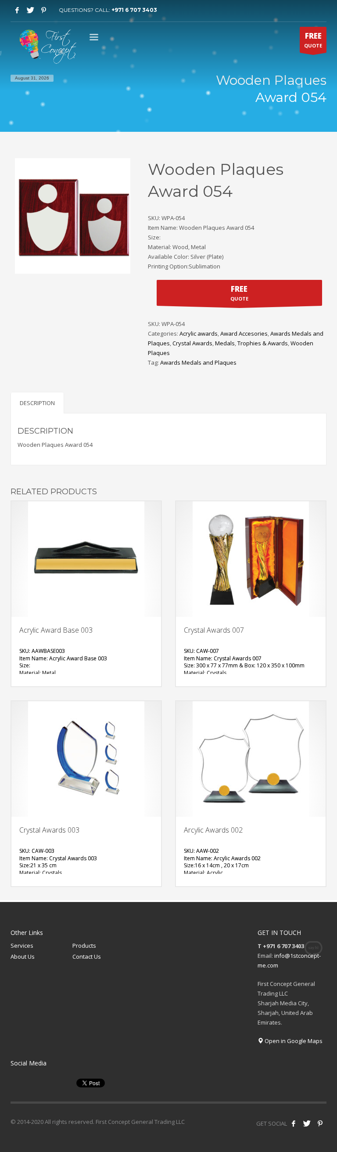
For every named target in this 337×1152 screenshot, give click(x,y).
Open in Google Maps (293, 1041)
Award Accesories (244, 333)
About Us (23, 956)
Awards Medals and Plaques (198, 362)
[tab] (37, 402)
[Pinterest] (43, 10)
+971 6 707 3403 (134, 10)
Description (37, 403)
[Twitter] (30, 10)
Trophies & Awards (262, 343)
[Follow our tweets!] (306, 1123)
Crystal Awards (192, 343)
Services (22, 945)
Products (84, 945)
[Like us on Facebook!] (293, 1123)
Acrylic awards (198, 333)
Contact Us (86, 956)
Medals (225, 343)
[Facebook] (17, 10)
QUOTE (313, 40)
